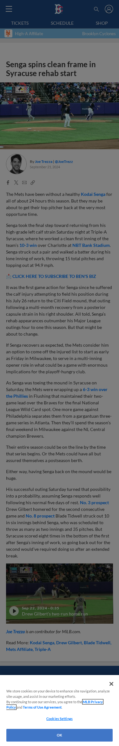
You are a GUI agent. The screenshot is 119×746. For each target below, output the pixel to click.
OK (59, 735)
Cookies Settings (59, 719)
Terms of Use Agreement (42, 707)
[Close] (111, 684)
